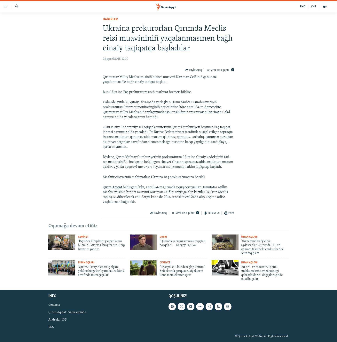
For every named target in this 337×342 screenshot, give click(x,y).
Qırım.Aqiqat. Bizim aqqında (67, 312)
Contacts (54, 305)
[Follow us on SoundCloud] (200, 306)
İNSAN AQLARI (249, 236)
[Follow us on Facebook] (172, 306)
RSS (51, 327)
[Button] (193, 70)
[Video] (325, 6)
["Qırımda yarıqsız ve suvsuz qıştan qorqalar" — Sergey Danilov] (143, 242)
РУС (302, 6)
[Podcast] (227, 306)
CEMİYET (83, 236)
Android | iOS (57, 320)
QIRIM (163, 236)
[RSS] (218, 306)
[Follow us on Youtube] (190, 306)
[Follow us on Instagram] (209, 306)
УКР (313, 6)
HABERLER (110, 19)
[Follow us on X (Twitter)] (181, 306)
